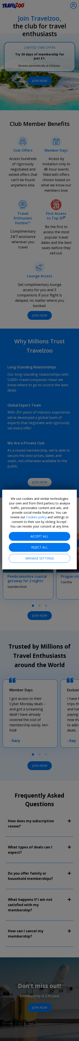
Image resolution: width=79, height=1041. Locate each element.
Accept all (39, 536)
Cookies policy (36, 517)
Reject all (39, 547)
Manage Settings (39, 558)
